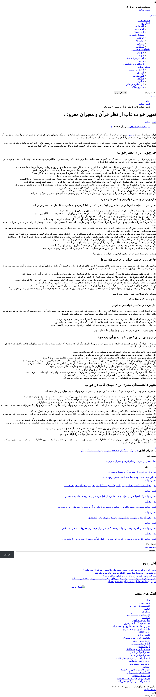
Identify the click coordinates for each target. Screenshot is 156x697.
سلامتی (140, 78)
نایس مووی (144, 603)
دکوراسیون (138, 75)
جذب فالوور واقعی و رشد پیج (135, 669)
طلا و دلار (139, 40)
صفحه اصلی (144, 20)
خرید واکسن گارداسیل (139, 661)
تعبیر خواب (150, 122)
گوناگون (140, 46)
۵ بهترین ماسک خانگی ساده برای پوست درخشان (131, 581)
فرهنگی (140, 37)
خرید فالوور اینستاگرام (138, 614)
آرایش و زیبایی (136, 69)
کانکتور (146, 666)
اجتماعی (139, 29)
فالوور (147, 608)
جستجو (152, 550)
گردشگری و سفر (135, 84)
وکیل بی (146, 617)
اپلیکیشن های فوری (140, 606)
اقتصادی (139, 26)
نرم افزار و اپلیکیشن (133, 64)
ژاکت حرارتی (143, 635)
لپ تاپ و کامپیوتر (135, 58)
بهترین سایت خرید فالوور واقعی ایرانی (131, 626)
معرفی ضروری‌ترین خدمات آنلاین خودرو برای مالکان (129, 575)
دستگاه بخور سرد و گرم (138, 672)
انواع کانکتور (144, 646)
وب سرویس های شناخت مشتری (133, 678)
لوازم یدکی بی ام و (140, 643)
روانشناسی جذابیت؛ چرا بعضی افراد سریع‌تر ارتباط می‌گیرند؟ (125, 572)
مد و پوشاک (138, 87)
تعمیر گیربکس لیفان (140, 652)
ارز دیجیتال (138, 32)
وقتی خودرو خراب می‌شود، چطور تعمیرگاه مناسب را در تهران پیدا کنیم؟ (119, 570)
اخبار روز (145, 23)
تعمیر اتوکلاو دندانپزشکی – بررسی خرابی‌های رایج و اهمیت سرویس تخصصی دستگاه (114, 578)
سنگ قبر (145, 611)
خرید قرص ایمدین (141, 675)
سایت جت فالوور (141, 620)
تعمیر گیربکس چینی (140, 655)
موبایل (140, 55)
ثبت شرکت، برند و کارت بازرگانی (133, 658)
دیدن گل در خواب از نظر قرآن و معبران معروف (132, 472)
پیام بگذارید (150, 547)
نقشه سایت (144, 9)
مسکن (140, 43)
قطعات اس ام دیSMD (138, 649)
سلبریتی (140, 81)
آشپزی (140, 72)
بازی (141, 61)
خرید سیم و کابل (141, 640)
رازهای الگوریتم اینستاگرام (136, 629)
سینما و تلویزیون (136, 35)
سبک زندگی (144, 66)
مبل (148, 600)
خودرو (141, 52)
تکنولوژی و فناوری (140, 49)
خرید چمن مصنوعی (140, 664)
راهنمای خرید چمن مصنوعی (136, 637)
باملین (153, 15)
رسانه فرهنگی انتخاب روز (137, 623)
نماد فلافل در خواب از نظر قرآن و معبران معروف (131, 461)
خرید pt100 (144, 632)
